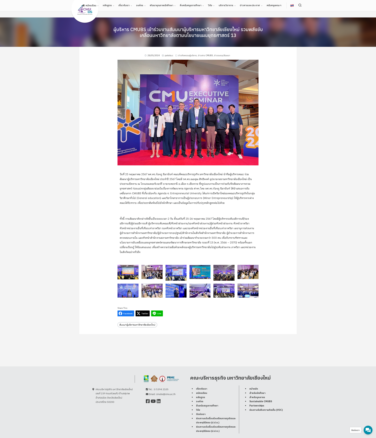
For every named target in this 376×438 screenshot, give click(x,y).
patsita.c (169, 55)
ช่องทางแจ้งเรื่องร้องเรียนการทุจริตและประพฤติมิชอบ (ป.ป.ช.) (216, 421)
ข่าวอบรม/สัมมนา (222, 55)
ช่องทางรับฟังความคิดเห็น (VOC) (266, 410)
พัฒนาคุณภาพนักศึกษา (161, 5)
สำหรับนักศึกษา (257, 393)
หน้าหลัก (253, 389)
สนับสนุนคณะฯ (274, 5)
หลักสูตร (107, 5)
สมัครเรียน (90, 6)
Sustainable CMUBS (260, 402)
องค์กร (139, 5)
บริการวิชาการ (226, 5)
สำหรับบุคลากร (257, 397)
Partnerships (256, 406)
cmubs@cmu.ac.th (166, 394)
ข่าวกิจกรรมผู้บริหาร (187, 55)
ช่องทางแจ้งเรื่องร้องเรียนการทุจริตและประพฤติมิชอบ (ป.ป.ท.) (216, 429)
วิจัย (210, 5)
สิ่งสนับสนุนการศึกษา (190, 5)
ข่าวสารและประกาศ (250, 5)
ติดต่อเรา (200, 414)
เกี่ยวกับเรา (124, 5)
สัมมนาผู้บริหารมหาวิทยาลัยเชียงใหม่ (137, 324)
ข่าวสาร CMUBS (205, 55)
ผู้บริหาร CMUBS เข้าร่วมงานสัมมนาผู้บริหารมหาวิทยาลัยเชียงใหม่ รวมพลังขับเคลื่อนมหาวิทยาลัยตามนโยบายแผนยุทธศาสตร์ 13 (188, 32)
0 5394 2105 (161, 389)
